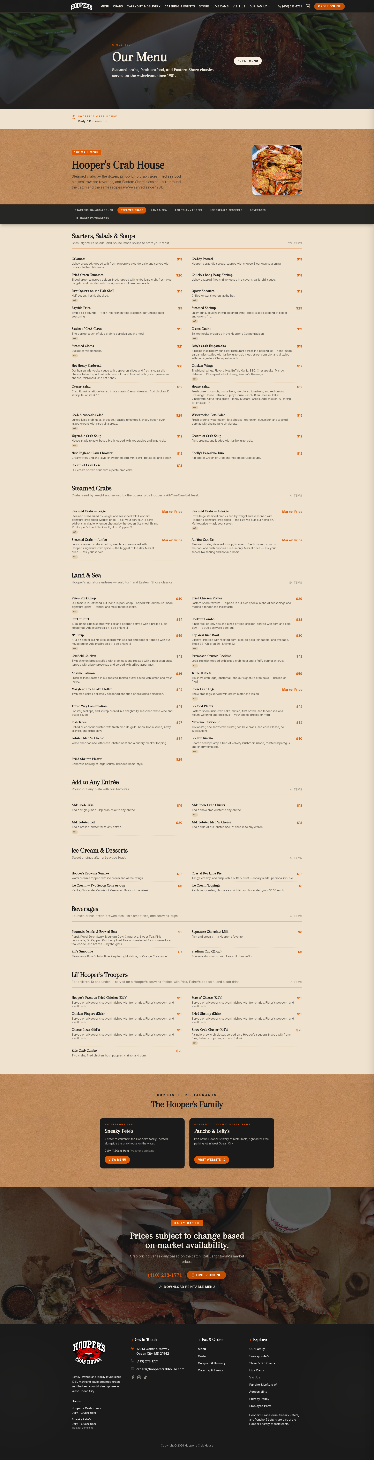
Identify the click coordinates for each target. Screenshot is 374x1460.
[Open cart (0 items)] (308, 6)
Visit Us (239, 6)
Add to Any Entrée (189, 210)
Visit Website (209, 1159)
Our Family (257, 1349)
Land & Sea (159, 210)
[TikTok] (145, 1377)
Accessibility (258, 1391)
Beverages (258, 210)
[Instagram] (139, 1377)
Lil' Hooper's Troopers (92, 218)
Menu (105, 6)
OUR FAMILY (258, 6)
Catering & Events (180, 6)
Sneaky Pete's (259, 1356)
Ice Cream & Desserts (226, 210)
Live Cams (221, 6)
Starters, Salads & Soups (94, 210)
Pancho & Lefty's (261, 1384)
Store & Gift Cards (262, 1363)
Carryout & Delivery (144, 6)
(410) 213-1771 (165, 1275)
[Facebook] (133, 1377)
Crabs (118, 6)
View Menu (117, 1159)
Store (204, 6)
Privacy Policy (259, 1399)
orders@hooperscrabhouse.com (160, 1369)
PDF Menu (250, 60)
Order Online (329, 6)
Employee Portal (260, 1406)
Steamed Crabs (132, 210)
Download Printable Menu (189, 1287)
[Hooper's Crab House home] (81, 6)
